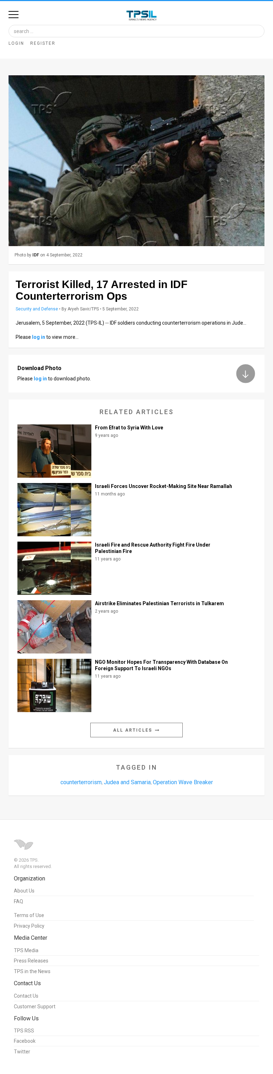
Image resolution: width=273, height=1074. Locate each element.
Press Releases (31, 961)
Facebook (25, 1041)
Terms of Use (29, 915)
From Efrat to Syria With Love (129, 427)
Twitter (22, 1051)
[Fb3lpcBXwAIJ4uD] (136, 160)
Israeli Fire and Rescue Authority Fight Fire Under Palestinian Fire (152, 548)
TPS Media (26, 950)
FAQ (18, 901)
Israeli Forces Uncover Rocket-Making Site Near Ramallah (163, 486)
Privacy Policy (29, 926)
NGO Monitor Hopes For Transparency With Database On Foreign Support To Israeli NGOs (161, 665)
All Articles (133, 730)
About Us (24, 891)
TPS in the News (32, 971)
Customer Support (34, 1006)
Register (42, 43)
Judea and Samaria (127, 782)
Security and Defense (37, 309)
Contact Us (26, 996)
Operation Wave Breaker (183, 782)
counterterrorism (81, 782)
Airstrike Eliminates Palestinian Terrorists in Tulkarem (159, 603)
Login (16, 43)
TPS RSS (24, 1031)
